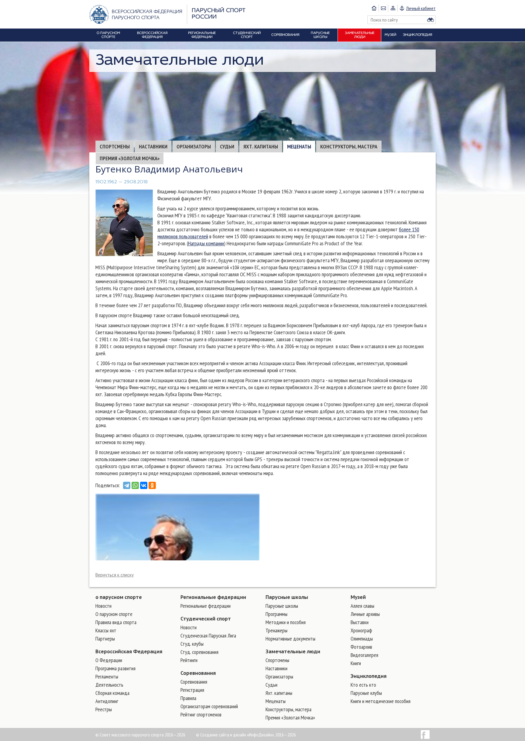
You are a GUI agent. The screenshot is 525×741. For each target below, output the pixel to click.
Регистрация (192, 689)
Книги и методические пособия (380, 701)
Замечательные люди (293, 651)
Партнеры (105, 638)
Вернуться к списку (114, 575)
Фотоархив (361, 646)
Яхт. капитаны (260, 146)
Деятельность (109, 684)
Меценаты (299, 146)
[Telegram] (126, 485)
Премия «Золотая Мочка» (130, 158)
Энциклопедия (368, 676)
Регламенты (106, 676)
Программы (276, 613)
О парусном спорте (113, 613)
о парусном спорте (118, 597)
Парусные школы (287, 597)
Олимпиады (362, 638)
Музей (358, 597)
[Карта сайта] (392, 8)
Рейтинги (188, 660)
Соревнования (198, 673)
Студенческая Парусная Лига (208, 635)
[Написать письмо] (383, 8)
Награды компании (206, 243)
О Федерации (108, 660)
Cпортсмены (115, 146)
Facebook (425, 734)
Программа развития (115, 668)
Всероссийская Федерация (128, 651)
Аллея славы (362, 605)
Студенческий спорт (205, 619)
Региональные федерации (213, 597)
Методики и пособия (286, 622)
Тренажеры (276, 630)
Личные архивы (365, 613)
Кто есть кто (363, 684)
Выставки (360, 622)
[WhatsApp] (135, 485)
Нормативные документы (290, 638)
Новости (103, 605)
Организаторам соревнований (209, 706)
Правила (188, 698)
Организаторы (194, 146)
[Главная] (374, 8)
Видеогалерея (364, 654)
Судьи (227, 146)
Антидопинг (106, 701)
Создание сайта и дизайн (223, 735)
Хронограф (361, 630)
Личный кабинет (421, 8)
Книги (356, 663)
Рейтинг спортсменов (200, 714)
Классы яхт (105, 630)
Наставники (153, 146)
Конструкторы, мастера (348, 146)
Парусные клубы (366, 692)
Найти (430, 20)
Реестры (103, 709)
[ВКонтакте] (143, 485)
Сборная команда (112, 692)
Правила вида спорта (115, 622)
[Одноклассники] (152, 485)
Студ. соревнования (199, 651)
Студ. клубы (192, 643)
